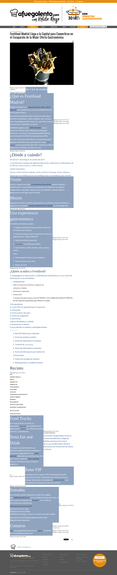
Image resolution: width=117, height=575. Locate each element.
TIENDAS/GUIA (54, 27)
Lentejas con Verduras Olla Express (82, 557)
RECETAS (22, 27)
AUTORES (43, 27)
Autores (45, 562)
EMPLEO (64, 27)
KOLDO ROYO (73, 27)
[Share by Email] (72, 540)
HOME (14, 27)
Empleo (62, 559)
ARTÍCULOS (32, 27)
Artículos (45, 559)
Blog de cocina (47, 554)
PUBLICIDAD (82, 27)
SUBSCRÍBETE (99, 557)
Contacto (62, 557)
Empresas (46, 564)
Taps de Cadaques (81, 554)
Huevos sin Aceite (81, 561)
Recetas (45, 557)
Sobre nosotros (64, 554)
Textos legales (64, 562)
